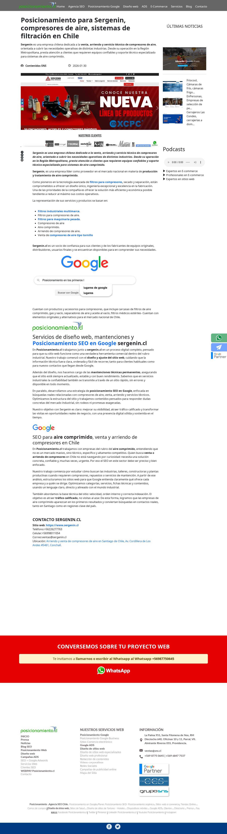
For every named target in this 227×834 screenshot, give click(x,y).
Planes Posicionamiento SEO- (112, 804)
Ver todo (184, 136)
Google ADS (156, 808)
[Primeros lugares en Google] (95, 276)
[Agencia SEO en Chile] (58, 326)
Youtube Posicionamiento (151, 812)
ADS (144, 6)
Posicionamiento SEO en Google (74, 343)
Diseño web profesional (93, 755)
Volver (42, 615)
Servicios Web (29, 764)
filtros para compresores (106, 182)
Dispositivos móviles (137, 808)
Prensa (190, 808)
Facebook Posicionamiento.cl (72, 812)
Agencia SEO (76, 6)
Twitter (92, 812)
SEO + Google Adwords (34, 760)
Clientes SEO (28, 767)
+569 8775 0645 (154, 756)
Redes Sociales (88, 766)
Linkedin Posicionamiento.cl (122, 812)
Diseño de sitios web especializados (100, 752)
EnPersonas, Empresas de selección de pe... (195, 102)
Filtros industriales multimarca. (59, 211)
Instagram (171, 812)
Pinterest (102, 812)
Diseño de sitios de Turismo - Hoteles (106, 808)
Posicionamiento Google (104, 6)
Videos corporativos (91, 762)
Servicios (176, 6)
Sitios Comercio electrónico (96, 742)
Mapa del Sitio (88, 773)
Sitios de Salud (77, 808)
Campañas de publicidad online (98, 769)
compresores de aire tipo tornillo (71, 235)
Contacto (201, 6)
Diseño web (130, 6)
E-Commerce (159, 6)
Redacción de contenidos (94, 759)
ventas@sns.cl (153, 751)
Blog (189, 6)
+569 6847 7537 (175, 756)
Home (61, 6)
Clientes (168, 808)
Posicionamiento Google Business (99, 738)
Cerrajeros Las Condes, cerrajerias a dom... (196, 118)
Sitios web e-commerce (167, 804)
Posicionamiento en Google (83, 804)
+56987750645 (163, 658)
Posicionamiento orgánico (141, 804)
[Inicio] (37, 5)
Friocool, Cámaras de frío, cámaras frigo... (195, 86)
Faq (198, 808)
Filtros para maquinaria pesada (59, 219)
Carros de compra (37, 808)
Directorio (179, 808)
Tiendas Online (188, 804)
